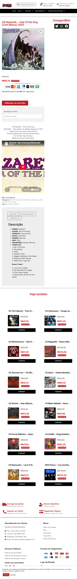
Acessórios (39, 11)
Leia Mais (13, 575)
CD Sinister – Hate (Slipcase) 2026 (24, 403)
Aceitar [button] (6, 574)
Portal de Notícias (55, 11)
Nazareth (16, 204)
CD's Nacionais (18, 200)
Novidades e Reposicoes (31, 200)
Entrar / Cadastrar (48, 3)
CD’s (19, 11)
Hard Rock (9, 204)
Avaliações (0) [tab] (14, 218)
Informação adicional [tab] (26, 214)
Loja (14, 11)
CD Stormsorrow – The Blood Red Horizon (27, 373)
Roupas (28, 11)
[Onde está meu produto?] (58, 4)
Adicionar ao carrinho (15, 103)
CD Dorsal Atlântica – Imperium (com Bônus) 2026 (31, 434)
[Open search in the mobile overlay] (26, 4)
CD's (11, 200)
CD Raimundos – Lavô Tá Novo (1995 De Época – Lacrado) (34, 465)
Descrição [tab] (12, 214)
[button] (41, 31)
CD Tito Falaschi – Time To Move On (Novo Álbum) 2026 (33, 311)
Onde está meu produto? (66, 3)
